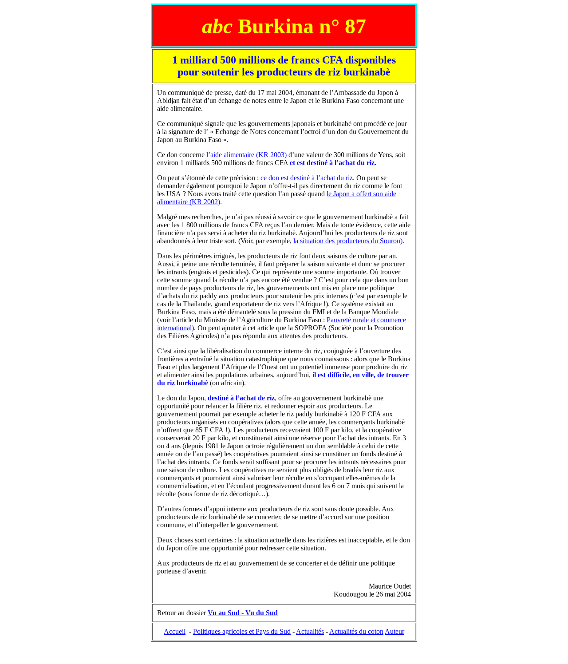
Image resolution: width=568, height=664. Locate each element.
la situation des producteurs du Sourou (346, 241)
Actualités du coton (356, 631)
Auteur (394, 631)
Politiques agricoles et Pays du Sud (242, 631)
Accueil (174, 631)
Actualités (310, 631)
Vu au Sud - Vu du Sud (243, 613)
